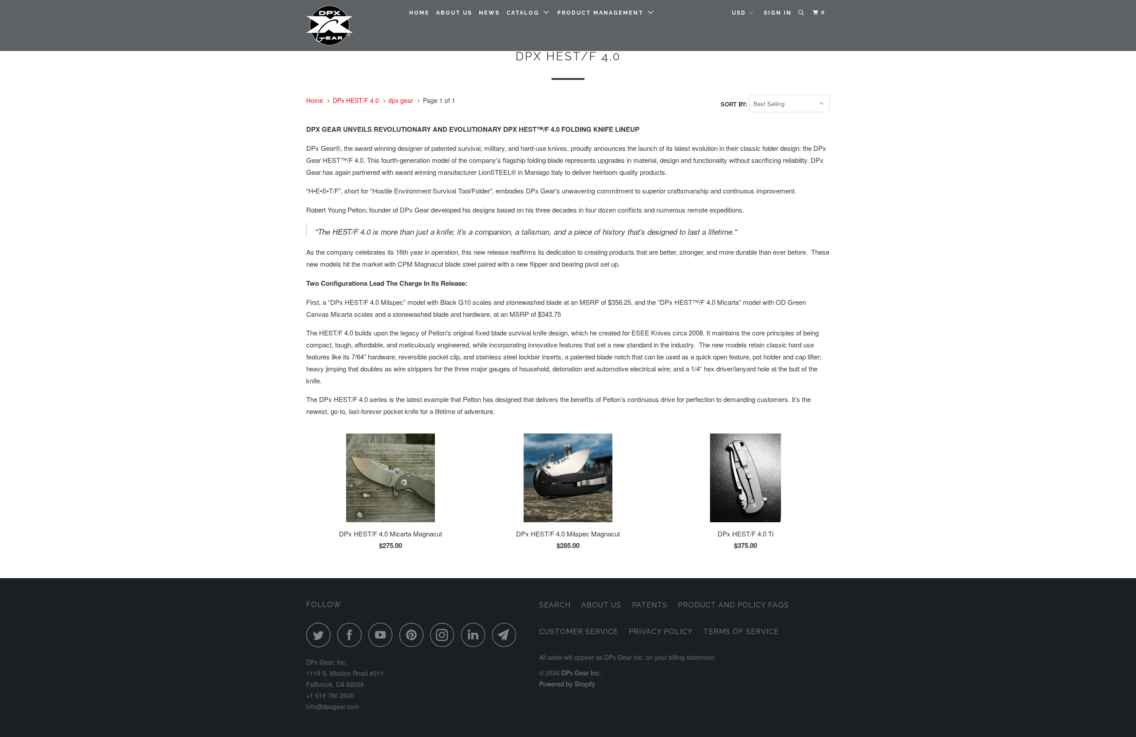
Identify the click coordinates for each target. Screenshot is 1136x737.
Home (419, 13)
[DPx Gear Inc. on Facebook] (352, 635)
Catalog (525, 13)
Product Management (602, 13)
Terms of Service (741, 631)
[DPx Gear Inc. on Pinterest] (413, 635)
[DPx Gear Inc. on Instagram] (444, 635)
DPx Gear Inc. (581, 672)
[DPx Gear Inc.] (351, 25)
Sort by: (735, 103)
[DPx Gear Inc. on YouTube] (383, 635)
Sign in (778, 13)
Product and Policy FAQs (733, 605)
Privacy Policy (661, 631)
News (489, 13)
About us (454, 13)
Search (555, 605)
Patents (649, 605)
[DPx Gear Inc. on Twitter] (320, 635)
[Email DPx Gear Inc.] (506, 635)
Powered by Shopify (567, 683)
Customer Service (578, 631)
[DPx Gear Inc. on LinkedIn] (475, 635)
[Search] (802, 12)
